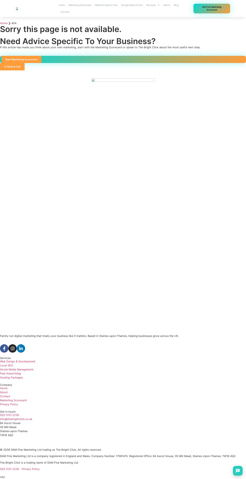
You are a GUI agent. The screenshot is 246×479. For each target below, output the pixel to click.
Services (151, 5)
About (166, 5)
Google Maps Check (132, 5)
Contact (65, 11)
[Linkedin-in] (21, 348)
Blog (176, 5)
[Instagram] (12, 348)
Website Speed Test (106, 5)
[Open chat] (238, 471)
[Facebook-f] (4, 348)
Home (62, 5)
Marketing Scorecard (80, 5)
